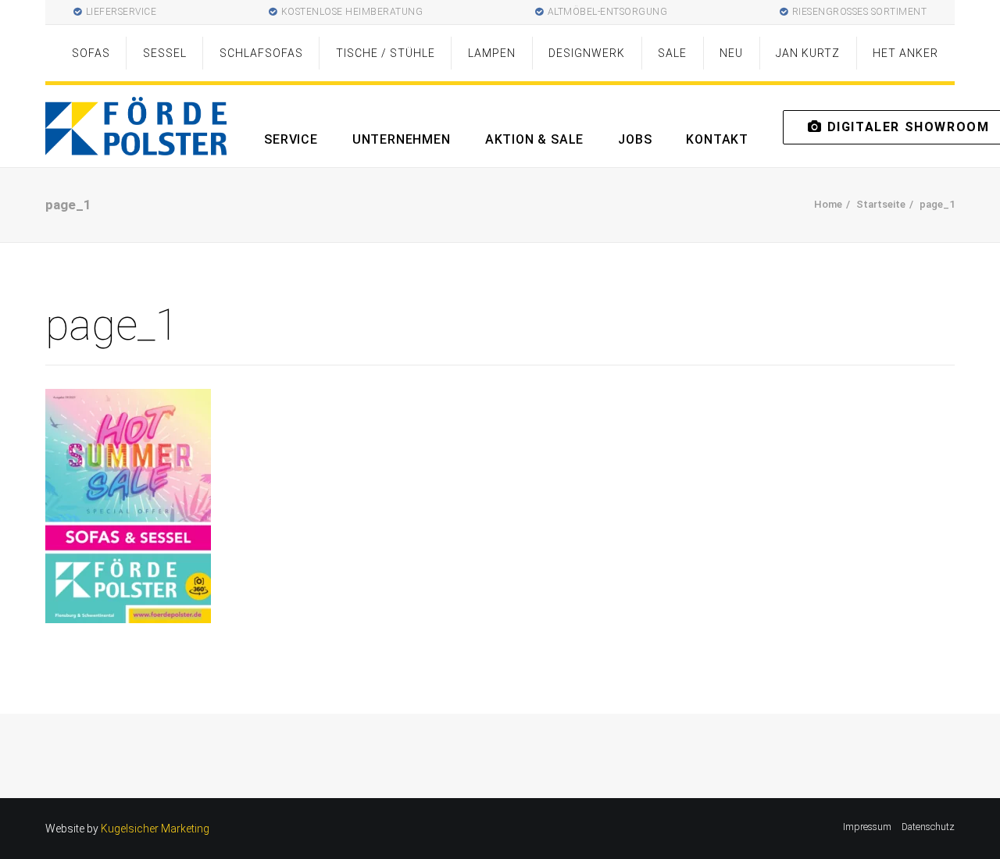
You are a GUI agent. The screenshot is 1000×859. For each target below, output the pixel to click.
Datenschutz (928, 827)
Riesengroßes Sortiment (859, 11)
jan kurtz (808, 53)
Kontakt (717, 139)
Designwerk (586, 53)
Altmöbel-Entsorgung (608, 11)
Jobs (635, 139)
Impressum (867, 827)
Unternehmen (401, 139)
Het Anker (905, 53)
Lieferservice (121, 11)
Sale (672, 53)
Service (291, 139)
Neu (731, 53)
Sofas (91, 53)
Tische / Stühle (385, 53)
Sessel (165, 53)
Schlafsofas (261, 53)
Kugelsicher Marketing (155, 828)
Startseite (880, 204)
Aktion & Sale (534, 139)
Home (828, 204)
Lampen (492, 53)
